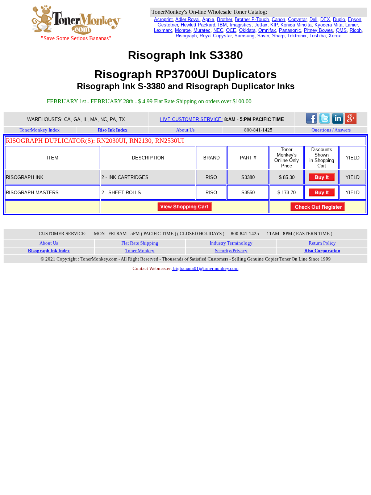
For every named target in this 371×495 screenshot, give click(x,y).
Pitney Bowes (318, 30)
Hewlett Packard (198, 25)
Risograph (186, 35)
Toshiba (317, 35)
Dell (313, 19)
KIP (274, 25)
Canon (278, 19)
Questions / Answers (331, 130)
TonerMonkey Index (40, 130)
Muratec (201, 30)
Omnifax (267, 30)
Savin (263, 35)
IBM (222, 25)
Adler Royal (187, 19)
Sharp (278, 35)
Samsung (244, 35)
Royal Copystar (216, 35)
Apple (208, 19)
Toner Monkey (139, 250)
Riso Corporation (322, 250)
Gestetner (168, 25)
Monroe (183, 30)
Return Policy (322, 243)
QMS (341, 30)
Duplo (339, 19)
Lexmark (163, 30)
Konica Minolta (296, 25)
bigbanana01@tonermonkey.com (205, 268)
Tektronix (297, 35)
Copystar (297, 19)
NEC (218, 30)
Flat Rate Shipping (139, 243)
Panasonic (290, 30)
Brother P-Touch (252, 19)
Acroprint (163, 19)
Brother (224, 19)
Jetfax (260, 25)
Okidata (247, 30)
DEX (325, 19)
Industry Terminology (231, 243)
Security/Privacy (231, 250)
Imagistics (240, 25)
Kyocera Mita (328, 25)
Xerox (335, 35)
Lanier (351, 25)
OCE (231, 30)
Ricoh (356, 30)
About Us (185, 130)
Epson (354, 19)
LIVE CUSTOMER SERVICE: (191, 119)
